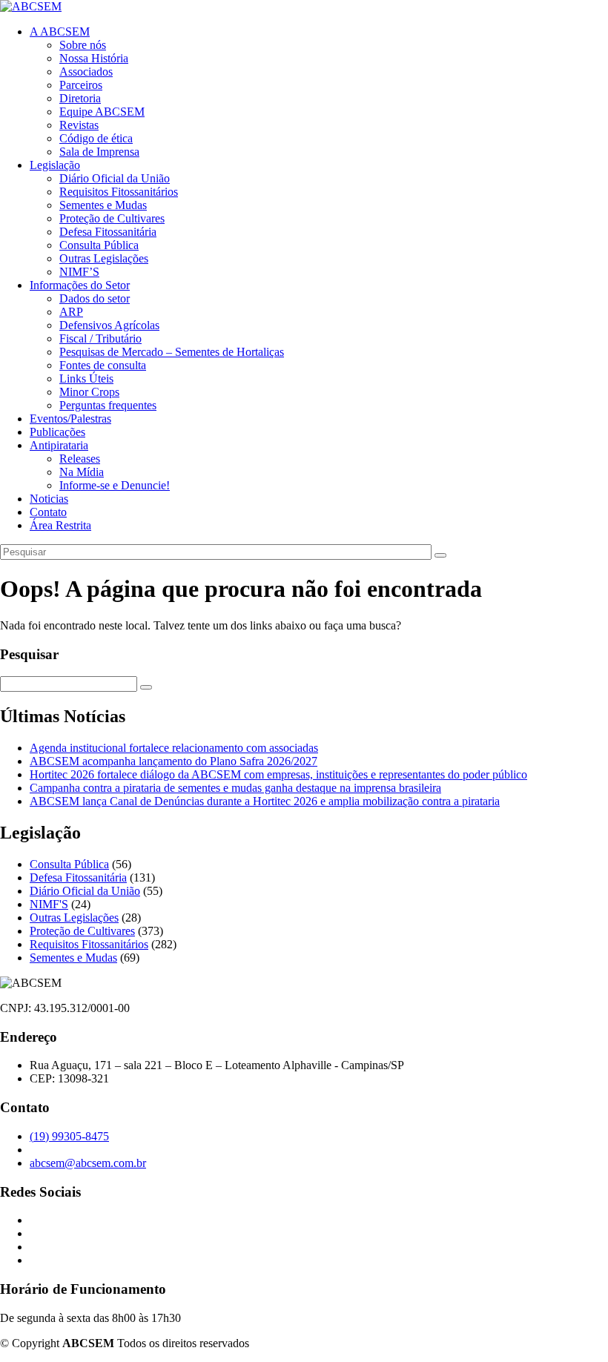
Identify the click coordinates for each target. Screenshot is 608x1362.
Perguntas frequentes (107, 405)
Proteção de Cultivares (112, 218)
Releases (79, 458)
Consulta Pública (99, 245)
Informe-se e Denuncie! (114, 485)
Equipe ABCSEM (102, 111)
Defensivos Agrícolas (109, 325)
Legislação (55, 165)
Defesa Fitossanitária (107, 231)
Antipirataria (59, 445)
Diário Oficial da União (114, 178)
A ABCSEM (60, 31)
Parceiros (80, 85)
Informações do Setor (80, 285)
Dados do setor (94, 298)
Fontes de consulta (102, 365)
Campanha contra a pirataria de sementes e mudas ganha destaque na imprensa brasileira (235, 787)
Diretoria (80, 98)
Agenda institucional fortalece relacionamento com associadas (174, 747)
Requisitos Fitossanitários (118, 191)
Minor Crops (89, 392)
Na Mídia (81, 472)
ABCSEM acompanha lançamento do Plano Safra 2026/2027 (173, 761)
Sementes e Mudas (103, 205)
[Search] (440, 555)
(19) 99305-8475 (69, 1136)
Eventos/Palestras (70, 418)
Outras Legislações (103, 258)
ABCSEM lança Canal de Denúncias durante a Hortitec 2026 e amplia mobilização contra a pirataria (265, 801)
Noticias (49, 498)
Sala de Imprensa (99, 151)
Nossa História (93, 58)
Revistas (79, 125)
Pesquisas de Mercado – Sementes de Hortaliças (171, 352)
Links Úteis (86, 378)
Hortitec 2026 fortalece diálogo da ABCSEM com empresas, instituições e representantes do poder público (278, 774)
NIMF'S (49, 904)
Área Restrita (60, 525)
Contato (48, 512)
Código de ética (96, 138)
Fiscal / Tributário (100, 338)
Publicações (57, 432)
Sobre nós (82, 45)
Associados (86, 71)
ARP (71, 311)
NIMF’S (79, 271)
